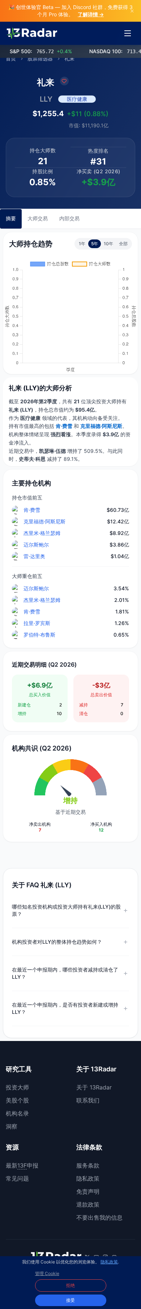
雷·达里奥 (34, 556)
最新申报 (22, 1165)
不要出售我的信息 (99, 1217)
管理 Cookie (47, 1273)
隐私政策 (87, 1178)
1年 (82, 243)
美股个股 (17, 1100)
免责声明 (87, 1191)
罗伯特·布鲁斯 (39, 635)
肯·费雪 (32, 510)
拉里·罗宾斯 (37, 623)
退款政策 (87, 1204)
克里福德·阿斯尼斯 (44, 521)
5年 (94, 243)
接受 (70, 1300)
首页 (11, 58)
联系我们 (87, 1100)
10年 (108, 243)
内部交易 (69, 218)
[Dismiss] (132, 11)
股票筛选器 (40, 58)
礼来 (69, 58)
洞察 (11, 1126)
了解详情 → (91, 14)
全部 (123, 243)
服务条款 (87, 1165)
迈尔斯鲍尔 (36, 544)
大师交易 (37, 218)
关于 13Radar (94, 1087)
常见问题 (17, 1178)
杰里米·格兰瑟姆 (42, 533)
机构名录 (17, 1113)
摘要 (11, 218)
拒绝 (70, 1285)
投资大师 (17, 1087)
